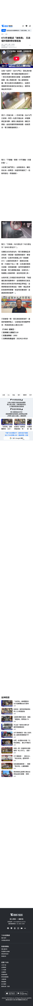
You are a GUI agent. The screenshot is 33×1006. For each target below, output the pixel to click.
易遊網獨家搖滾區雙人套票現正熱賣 (16, 414)
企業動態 (3, 967)
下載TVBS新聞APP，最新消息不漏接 (16, 433)
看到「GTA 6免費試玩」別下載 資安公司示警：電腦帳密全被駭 (18, 30)
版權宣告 (3, 956)
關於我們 (3, 938)
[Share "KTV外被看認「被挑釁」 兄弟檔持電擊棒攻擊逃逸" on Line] (26, 26)
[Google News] (25, 928)
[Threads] (14, 928)
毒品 (14, 395)
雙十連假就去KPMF (16, 412)
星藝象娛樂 (4, 974)
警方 (19, 395)
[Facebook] (8, 928)
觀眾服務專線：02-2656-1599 (16, 924)
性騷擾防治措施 (5, 951)
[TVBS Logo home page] (7, 26)
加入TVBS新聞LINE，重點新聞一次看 (16, 435)
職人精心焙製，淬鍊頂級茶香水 (16, 404)
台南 (3, 395)
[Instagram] (18, 928)
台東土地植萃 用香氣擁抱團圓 (16, 402)
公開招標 (3, 979)
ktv (9, 395)
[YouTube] (21, 928)
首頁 (2, 34)
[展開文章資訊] (30, 45)
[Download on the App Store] (10, 993)
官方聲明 (3, 984)
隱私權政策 (4, 949)
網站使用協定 (4, 954)
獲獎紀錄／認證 (5, 986)
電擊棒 (25, 395)
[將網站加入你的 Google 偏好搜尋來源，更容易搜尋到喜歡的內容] (16, 438)
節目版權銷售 (4, 977)
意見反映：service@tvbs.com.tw (16, 921)
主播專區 (3, 972)
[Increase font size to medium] (23, 26)
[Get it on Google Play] (22, 993)
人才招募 (3, 970)
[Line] (11, 928)
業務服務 (3, 981)
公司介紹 (3, 965)
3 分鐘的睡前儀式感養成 (16, 406)
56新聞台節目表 (5, 940)
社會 (6, 34)
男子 (30, 395)
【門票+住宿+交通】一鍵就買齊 (16, 416)
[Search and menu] (30, 26)
